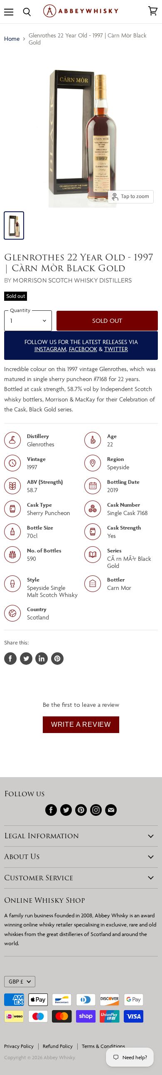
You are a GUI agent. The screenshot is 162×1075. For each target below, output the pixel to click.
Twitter (116, 348)
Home (12, 38)
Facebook (83, 348)
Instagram (50, 348)
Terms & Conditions (103, 1046)
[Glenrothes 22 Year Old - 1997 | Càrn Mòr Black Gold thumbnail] (14, 225)
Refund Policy (58, 1046)
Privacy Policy (19, 1046)
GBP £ (16, 982)
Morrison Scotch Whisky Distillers (72, 280)
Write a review (81, 724)
